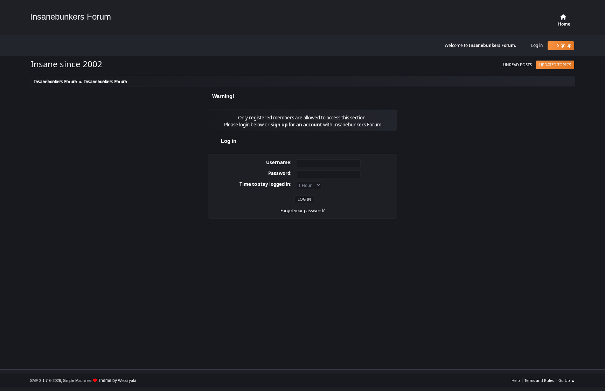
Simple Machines (77, 380)
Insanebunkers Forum (70, 16)
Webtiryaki (127, 380)
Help (516, 380)
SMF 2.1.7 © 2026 (45, 380)
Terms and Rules (539, 380)
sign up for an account (296, 124)
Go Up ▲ (566, 380)
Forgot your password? (302, 211)
